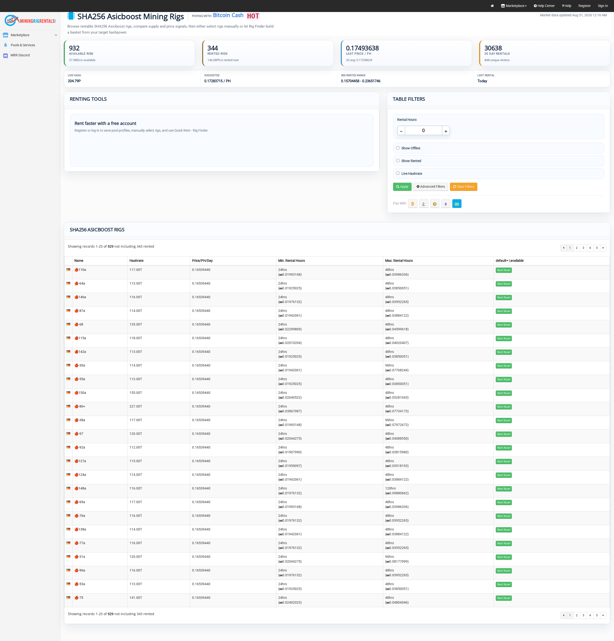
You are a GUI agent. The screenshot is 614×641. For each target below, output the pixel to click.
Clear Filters (465, 186)
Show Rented (411, 161)
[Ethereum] (445, 203)
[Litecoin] (423, 203)
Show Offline (410, 148)
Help (567, 6)
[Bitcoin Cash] (456, 203)
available (517, 260)
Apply (403, 186)
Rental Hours (407, 120)
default (501, 260)
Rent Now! (503, 270)
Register (585, 6)
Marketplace (514, 6)
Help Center (546, 6)
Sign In (603, 6)
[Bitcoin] (412, 203)
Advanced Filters (432, 186)
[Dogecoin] (434, 203)
